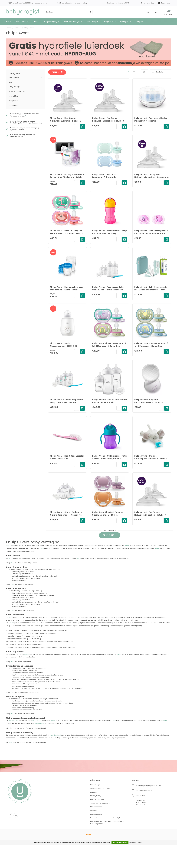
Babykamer (109, 21)
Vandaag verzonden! (18, 116)
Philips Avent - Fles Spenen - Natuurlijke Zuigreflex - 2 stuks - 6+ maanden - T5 (109, 121)
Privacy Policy (95, 796)
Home (8, 21)
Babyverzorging (50, 21)
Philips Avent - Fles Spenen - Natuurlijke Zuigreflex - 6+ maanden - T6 (151, 177)
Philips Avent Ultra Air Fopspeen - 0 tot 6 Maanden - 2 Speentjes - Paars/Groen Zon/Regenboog (109, 346)
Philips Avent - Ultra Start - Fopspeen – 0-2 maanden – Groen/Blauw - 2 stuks (105, 177)
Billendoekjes (21, 21)
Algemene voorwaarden (100, 788)
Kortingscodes (96, 814)
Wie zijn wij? (95, 785)
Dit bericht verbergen (120, 842)
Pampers (139, 21)
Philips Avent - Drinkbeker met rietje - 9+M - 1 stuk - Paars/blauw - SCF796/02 (109, 459)
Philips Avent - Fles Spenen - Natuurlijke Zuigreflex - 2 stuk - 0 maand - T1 (65, 121)
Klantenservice (147, 3)
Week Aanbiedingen (71, 21)
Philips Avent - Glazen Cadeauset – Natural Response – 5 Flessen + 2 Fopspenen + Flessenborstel (67, 515)
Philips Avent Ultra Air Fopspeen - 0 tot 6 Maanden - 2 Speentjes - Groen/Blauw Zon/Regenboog (151, 346)
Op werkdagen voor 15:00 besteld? (24, 114)
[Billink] (88, 834)
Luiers (35, 21)
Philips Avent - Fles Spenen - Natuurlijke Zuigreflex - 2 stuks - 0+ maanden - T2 (151, 515)
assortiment (37, 720)
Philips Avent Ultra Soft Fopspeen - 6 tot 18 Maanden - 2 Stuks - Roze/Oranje (109, 515)
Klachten (93, 792)
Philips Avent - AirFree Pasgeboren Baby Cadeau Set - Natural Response (66, 402)
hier (12, 714)
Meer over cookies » (136, 842)
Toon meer (109, 535)
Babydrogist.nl (55, 735)
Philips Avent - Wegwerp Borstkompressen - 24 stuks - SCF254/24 (148, 402)
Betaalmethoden (97, 799)
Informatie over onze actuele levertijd (105, 818)
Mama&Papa (92, 21)
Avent (8, 545)
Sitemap (93, 810)
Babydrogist (13, 720)
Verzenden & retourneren (100, 803)
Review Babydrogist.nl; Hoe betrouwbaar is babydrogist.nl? (107, 822)
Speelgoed (124, 21)
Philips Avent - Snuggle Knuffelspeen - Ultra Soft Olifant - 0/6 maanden (150, 459)
